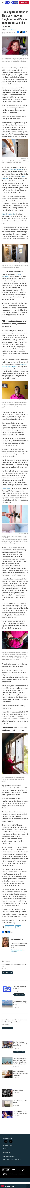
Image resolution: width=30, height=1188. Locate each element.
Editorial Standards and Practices (12, 1159)
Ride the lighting (18, 1090)
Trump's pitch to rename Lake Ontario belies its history (20, 1003)
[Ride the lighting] (7, 1093)
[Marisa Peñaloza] (5, 942)
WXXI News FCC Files (8, 1156)
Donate (24, 2)
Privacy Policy (6, 1152)
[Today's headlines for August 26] (7, 989)
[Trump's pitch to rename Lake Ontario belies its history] (7, 1003)
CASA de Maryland (8, 214)
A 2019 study (6, 489)
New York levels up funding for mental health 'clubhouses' (20, 1044)
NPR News (10, 927)
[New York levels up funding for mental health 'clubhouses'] (7, 1044)
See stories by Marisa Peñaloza (17, 950)
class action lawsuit (16, 169)
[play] (3, 1186)
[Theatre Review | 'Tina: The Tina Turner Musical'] (7, 1114)
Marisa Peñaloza (11, 30)
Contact (5, 1149)
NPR (18, 927)
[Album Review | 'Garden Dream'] (7, 1103)
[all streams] (28, 1186)
